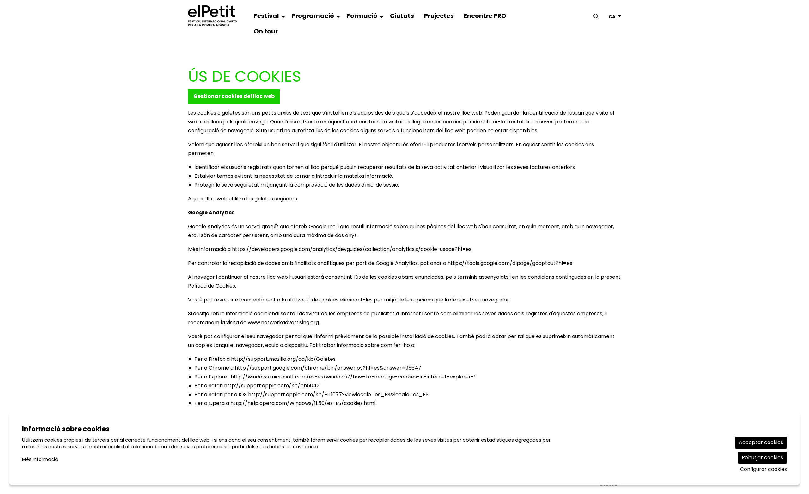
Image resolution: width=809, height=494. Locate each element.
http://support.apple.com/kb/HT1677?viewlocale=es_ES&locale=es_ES (338, 394)
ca (612, 16)
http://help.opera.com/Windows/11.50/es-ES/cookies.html (302, 403)
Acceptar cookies (761, 442)
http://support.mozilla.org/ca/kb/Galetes (283, 359)
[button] (597, 16)
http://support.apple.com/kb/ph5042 (271, 385)
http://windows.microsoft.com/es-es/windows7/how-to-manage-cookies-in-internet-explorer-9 (354, 376)
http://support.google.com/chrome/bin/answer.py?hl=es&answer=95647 (328, 368)
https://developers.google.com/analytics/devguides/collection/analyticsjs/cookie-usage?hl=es (351, 249)
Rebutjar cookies (762, 457)
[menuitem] (268, 17)
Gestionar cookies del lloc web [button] (234, 96)
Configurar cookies (763, 469)
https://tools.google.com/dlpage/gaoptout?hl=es (509, 263)
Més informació (40, 459)
